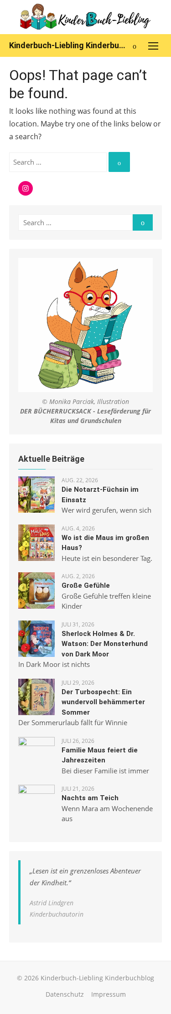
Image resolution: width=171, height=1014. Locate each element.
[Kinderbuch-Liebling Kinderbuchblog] (85, 17)
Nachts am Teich (90, 798)
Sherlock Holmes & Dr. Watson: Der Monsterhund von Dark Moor (105, 644)
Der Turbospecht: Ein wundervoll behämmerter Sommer (103, 702)
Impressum (108, 994)
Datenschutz (65, 994)
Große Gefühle (86, 585)
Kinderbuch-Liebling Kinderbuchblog (67, 45)
